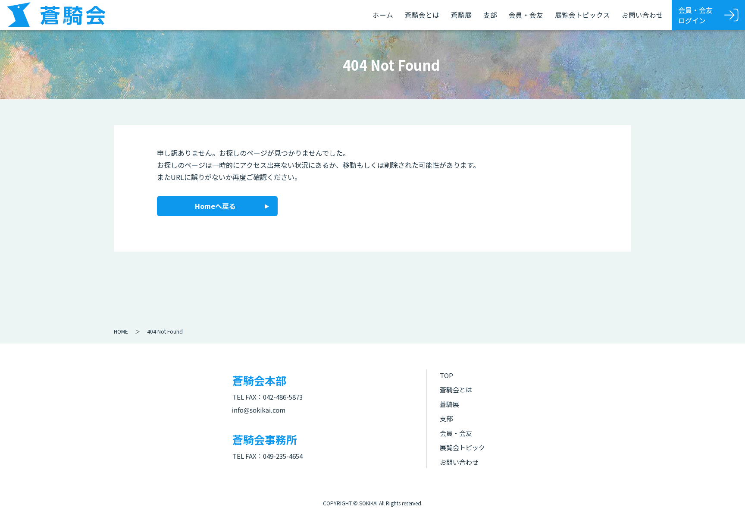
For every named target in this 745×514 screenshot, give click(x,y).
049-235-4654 (283, 455)
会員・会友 (526, 14)
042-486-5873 (283, 396)
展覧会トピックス (582, 14)
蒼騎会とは (422, 14)
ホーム (382, 14)
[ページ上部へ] (725, 494)
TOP (446, 375)
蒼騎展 (461, 14)
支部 (490, 14)
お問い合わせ (642, 14)
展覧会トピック (462, 447)
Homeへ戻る (215, 206)
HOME (121, 331)
